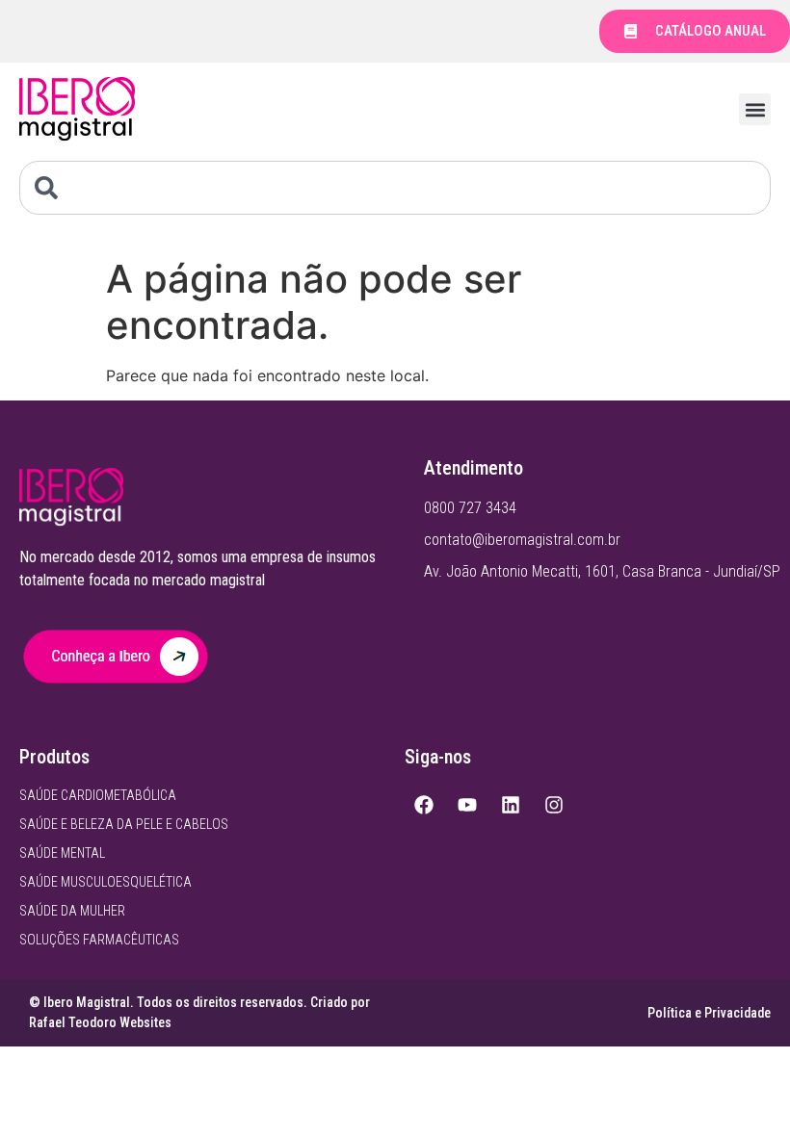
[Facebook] (424, 805)
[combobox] (395, 188)
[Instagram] (554, 805)
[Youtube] (467, 805)
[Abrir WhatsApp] (742, 1087)
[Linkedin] (510, 805)
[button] (755, 109)
